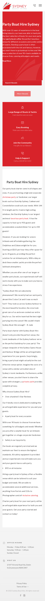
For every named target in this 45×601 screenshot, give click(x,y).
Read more (6, 61)
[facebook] (20, 595)
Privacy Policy (22, 583)
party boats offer (13, 39)
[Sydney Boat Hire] (14, 5)
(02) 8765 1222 (25, 161)
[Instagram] (24, 595)
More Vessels (22, 94)
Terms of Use (21, 587)
